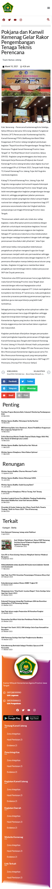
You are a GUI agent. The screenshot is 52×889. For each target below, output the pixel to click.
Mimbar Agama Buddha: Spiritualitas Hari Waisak (19, 445)
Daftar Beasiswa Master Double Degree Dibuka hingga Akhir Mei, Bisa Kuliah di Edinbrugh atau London (25, 438)
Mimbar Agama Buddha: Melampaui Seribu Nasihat (19, 421)
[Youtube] (15, 19)
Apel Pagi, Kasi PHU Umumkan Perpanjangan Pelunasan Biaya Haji (25, 575)
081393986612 (14, 700)
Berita (13, 528)
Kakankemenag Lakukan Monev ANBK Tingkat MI (19, 583)
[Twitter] (9, 19)
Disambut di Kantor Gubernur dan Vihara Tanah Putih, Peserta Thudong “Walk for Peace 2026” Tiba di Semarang (23, 508)
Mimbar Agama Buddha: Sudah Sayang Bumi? (17, 485)
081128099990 (14, 692)
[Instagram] (20, 19)
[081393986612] (4, 700)
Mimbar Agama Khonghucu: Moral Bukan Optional (19, 452)
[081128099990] (4, 692)
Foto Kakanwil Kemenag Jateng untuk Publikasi (18, 532)
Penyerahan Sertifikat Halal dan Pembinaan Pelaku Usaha (22, 619)
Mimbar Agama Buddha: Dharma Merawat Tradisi (19, 471)
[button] (49, 8)
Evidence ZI (12, 745)
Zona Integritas (13, 734)
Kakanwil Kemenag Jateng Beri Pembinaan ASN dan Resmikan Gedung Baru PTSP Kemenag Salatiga (24, 602)
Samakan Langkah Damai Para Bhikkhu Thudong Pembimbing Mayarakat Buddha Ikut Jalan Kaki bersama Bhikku (23, 499)
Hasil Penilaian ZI (14, 739)
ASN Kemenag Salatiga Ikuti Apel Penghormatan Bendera (22, 638)
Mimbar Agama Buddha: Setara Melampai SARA (18, 478)
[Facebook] (3, 19)
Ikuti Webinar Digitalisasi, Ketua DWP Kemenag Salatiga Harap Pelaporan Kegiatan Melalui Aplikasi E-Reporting (32, 542)
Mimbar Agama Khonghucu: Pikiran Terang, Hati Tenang (21, 492)
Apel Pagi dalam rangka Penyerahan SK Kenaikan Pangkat (22, 611)
